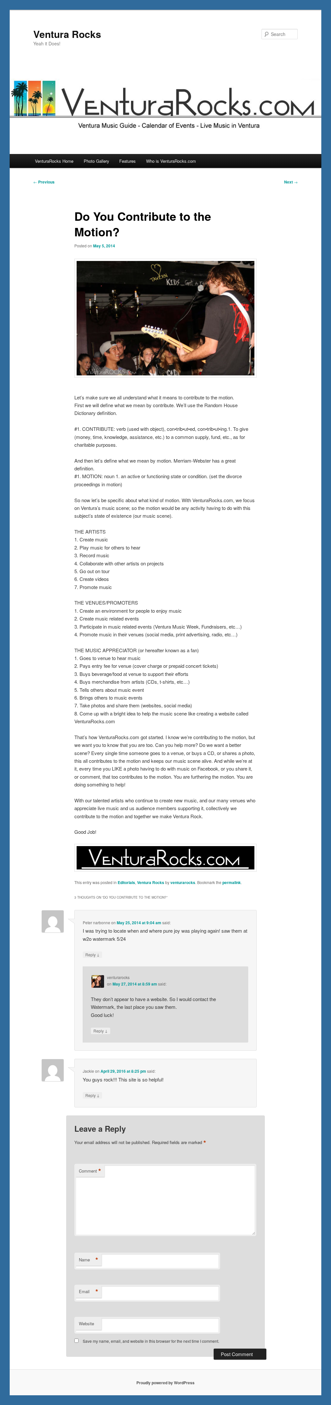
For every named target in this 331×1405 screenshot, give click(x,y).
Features (127, 161)
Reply (92, 954)
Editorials (126, 882)
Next (291, 182)
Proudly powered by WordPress (165, 1383)
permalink (231, 882)
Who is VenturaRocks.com (171, 161)
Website (86, 1323)
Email (88, 1291)
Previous (44, 182)
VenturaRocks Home (54, 161)
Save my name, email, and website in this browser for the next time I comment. (151, 1341)
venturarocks (182, 882)
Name (88, 1260)
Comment (90, 1171)
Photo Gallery (96, 161)
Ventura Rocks (67, 34)
